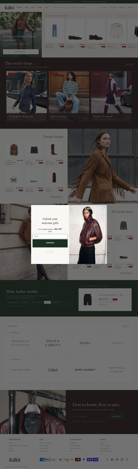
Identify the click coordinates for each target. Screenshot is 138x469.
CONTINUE (50, 243)
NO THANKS (50, 251)
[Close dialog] (104, 207)
